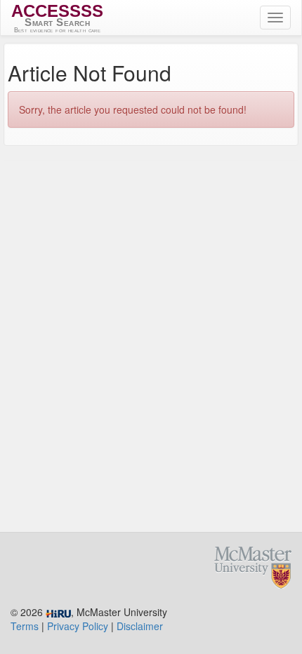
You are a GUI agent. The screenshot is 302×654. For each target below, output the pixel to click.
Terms (25, 626)
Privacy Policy (77, 626)
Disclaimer (140, 626)
